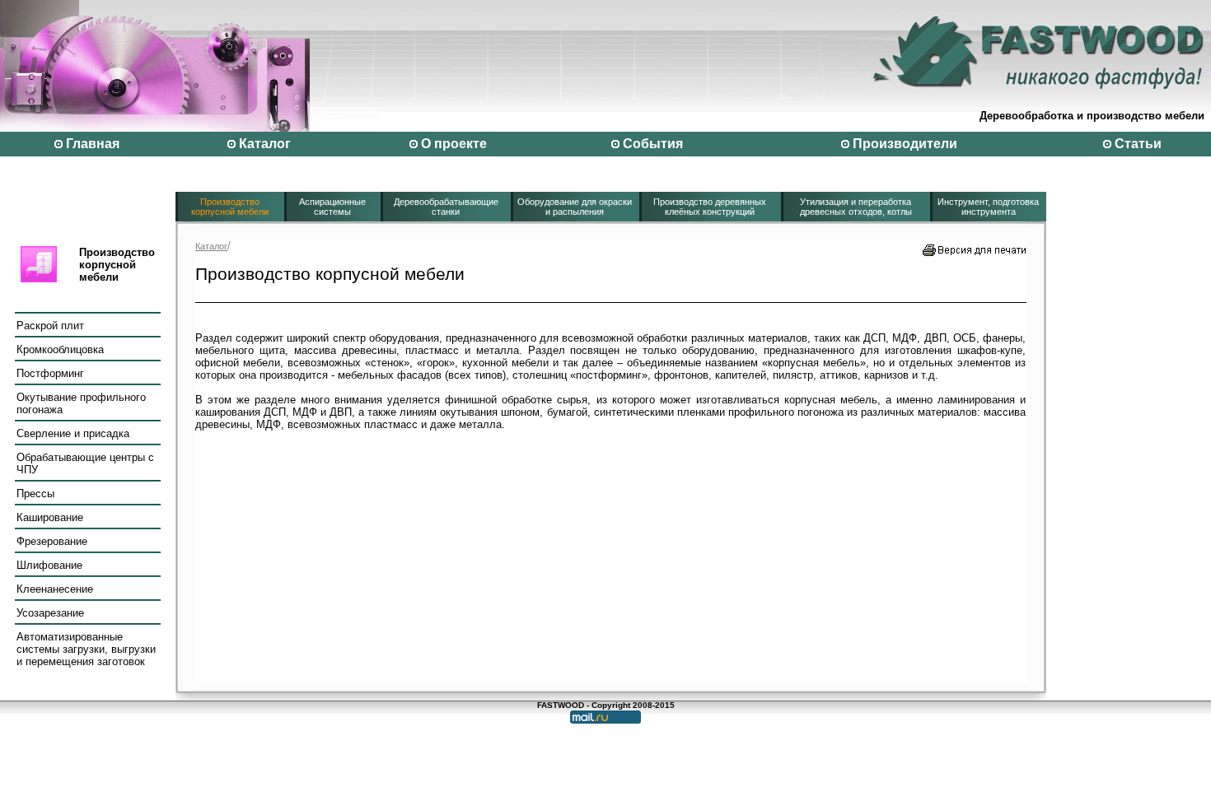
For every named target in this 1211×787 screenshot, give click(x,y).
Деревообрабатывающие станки (446, 207)
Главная (92, 144)
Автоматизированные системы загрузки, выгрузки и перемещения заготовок (86, 649)
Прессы (35, 493)
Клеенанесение (54, 589)
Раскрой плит (50, 325)
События (653, 144)
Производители (905, 144)
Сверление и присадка (72, 433)
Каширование (49, 517)
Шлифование (49, 565)
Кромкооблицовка (60, 349)
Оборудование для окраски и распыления (574, 207)
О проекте (454, 144)
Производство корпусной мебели (230, 207)
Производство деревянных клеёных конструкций (709, 207)
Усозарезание (50, 613)
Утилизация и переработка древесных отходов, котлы (856, 207)
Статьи (1138, 144)
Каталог (265, 144)
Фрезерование (51, 541)
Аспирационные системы (332, 207)
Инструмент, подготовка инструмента (988, 207)
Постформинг (50, 373)
